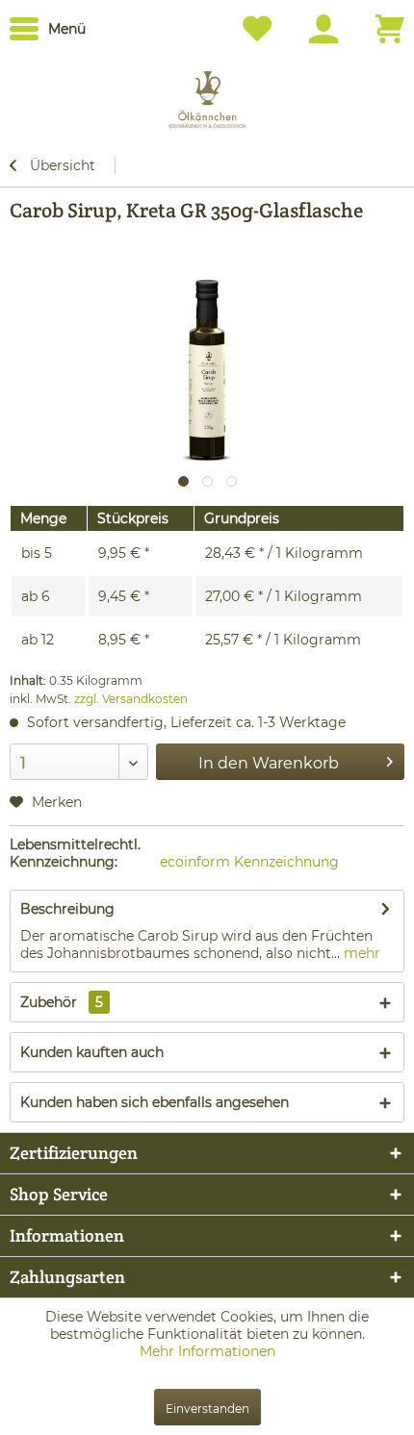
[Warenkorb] (389, 28)
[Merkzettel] (262, 28)
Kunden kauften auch (92, 1052)
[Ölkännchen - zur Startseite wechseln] (207, 94)
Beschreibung (67, 909)
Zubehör (61, 1002)
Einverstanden (207, 1408)
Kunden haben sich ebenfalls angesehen (154, 1102)
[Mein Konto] (328, 28)
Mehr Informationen (207, 1351)
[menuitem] (48, 28)
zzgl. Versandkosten (131, 699)
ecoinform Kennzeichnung (249, 861)
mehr (360, 953)
